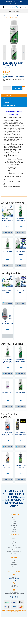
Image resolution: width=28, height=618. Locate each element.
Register (14, 562)
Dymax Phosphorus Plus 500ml (20, 466)
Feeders (14, 529)
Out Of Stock (20, 232)
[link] (10, 597)
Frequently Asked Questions (14, 551)
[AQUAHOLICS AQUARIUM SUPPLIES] (14, 7)
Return (14, 543)
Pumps (14, 517)
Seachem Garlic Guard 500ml (7, 466)
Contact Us (14, 545)
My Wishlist (14, 566)
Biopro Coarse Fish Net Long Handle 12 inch (7, 220)
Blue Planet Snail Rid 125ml (7, 393)
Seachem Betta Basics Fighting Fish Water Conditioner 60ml (7, 435)
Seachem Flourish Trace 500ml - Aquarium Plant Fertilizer (7, 362)
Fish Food (14, 523)
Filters (14, 519)
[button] (23, 88)
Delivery (14, 542)
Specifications (8, 99)
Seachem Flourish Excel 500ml (7, 252)
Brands (14, 531)
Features (6, 102)
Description (7, 95)
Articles (14, 549)
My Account (14, 564)
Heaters (14, 521)
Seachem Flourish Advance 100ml (21, 393)
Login (14, 560)
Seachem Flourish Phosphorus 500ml (20, 360)
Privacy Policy (14, 553)
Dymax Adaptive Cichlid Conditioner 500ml (20, 434)
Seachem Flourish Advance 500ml (21, 219)
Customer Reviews (14, 540)
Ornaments (14, 525)
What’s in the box (9, 105)
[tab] (14, 95)
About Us (14, 538)
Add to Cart (18, 88)
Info (4, 80)
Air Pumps (14, 527)
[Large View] (14, 52)
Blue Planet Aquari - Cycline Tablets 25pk (7, 322)
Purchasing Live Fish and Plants (14, 547)
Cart (14, 568)
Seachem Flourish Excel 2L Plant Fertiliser (21, 253)
